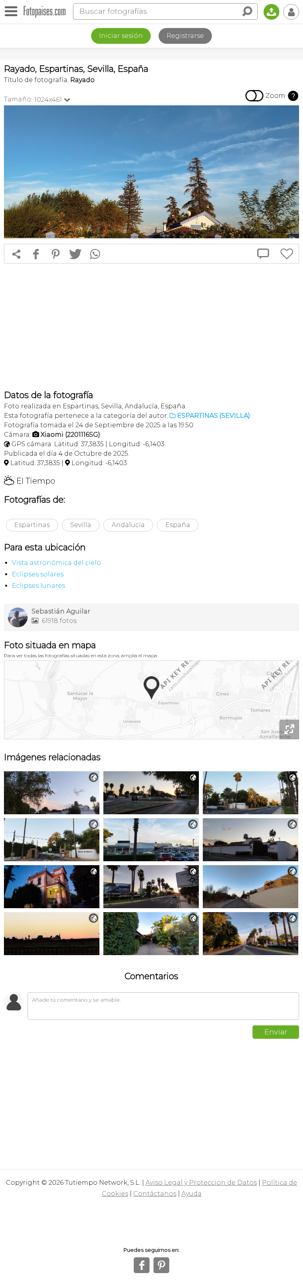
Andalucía (128, 525)
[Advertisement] (151, 326)
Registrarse (185, 35)
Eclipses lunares (38, 585)
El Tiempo (29, 481)
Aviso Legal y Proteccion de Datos (201, 1182)
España (177, 525)
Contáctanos (154, 1193)
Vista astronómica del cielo (56, 563)
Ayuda (191, 1193)
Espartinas (32, 525)
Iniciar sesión (121, 35)
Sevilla (80, 525)
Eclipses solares (38, 574)
